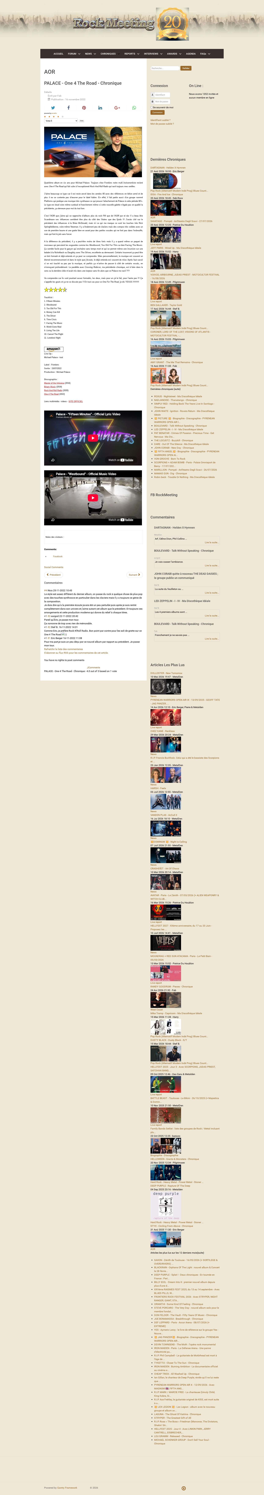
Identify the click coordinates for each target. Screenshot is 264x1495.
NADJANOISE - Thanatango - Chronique (175, 400)
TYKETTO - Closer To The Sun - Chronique (176, 1362)
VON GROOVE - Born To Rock (169, 458)
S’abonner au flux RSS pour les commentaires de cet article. (76, 652)
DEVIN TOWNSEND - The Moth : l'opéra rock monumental (185, 1344)
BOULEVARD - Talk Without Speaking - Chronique (180, 425)
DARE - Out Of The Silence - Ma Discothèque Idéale (181, 444)
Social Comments (53, 567)
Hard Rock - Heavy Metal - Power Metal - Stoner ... (177, 1182)
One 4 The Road (51, 394)
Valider (185, 68)
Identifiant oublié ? (160, 120)
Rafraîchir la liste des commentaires (63, 649)
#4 (45, 590)
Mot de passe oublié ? (162, 123)
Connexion (157, 112)
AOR (152, 217)
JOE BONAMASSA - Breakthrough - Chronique (178, 1318)
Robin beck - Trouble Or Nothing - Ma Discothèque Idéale (184, 477)
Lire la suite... (212, 542)
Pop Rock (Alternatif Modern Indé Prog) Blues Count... (179, 190)
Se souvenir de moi (163, 107)
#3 (49, 616)
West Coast (156, 1009)
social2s (54, 113)
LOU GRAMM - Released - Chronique (173, 1436)
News (153, 696)
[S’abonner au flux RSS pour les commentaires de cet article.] (63, 582)
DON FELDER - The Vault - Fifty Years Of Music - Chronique (185, 1315)
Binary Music (50, 387)
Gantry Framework (67, 1487)
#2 (49, 627)
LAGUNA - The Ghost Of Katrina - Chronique (177, 1414)
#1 (49, 638)
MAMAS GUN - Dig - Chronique (170, 473)
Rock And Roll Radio (53, 390)
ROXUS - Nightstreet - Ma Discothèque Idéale (178, 396)
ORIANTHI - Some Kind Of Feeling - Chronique (178, 1304)
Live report (156, 244)
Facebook (57, 556)
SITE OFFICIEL (76, 401)
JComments (93, 667)
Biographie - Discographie (164, 1155)
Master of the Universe (54, 383)
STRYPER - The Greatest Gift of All (172, 1417)
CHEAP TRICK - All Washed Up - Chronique (176, 1373)
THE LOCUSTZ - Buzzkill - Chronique (173, 440)
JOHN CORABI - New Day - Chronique (174, 447)
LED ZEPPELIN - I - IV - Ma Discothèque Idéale (178, 429)
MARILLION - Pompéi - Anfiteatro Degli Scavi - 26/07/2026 (185, 469)
